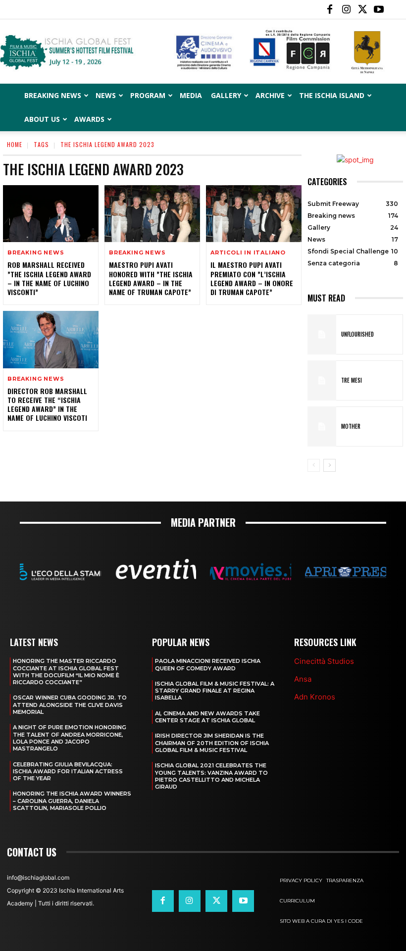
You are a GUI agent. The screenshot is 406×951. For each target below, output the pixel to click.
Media (191, 95)
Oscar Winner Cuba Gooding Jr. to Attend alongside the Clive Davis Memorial (70, 704)
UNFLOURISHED (357, 334)
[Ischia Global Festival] (203, 52)
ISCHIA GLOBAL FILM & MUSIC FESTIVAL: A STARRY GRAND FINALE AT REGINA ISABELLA (214, 690)
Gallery (226, 95)
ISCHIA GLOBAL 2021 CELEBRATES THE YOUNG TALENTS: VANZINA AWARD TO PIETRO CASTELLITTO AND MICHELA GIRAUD (211, 776)
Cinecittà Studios (324, 661)
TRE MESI (351, 380)
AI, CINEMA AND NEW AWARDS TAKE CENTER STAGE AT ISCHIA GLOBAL (207, 717)
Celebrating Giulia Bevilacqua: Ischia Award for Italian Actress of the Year (68, 771)
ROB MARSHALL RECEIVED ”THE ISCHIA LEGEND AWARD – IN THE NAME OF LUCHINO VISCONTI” (49, 278)
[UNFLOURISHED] (321, 334)
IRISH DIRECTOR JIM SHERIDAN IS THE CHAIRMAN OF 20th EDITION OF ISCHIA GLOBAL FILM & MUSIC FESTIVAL (212, 742)
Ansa (302, 679)
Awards (89, 119)
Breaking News (52, 95)
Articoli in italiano (248, 252)
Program (147, 95)
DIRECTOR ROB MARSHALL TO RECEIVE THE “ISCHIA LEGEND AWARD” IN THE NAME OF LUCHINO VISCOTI (47, 404)
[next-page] (329, 465)
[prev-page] (313, 465)
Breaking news (35, 252)
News (106, 95)
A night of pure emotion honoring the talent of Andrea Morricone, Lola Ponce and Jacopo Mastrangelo (69, 738)
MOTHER (350, 426)
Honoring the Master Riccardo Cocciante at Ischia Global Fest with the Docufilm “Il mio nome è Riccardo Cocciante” (66, 671)
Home (14, 144)
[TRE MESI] (321, 380)
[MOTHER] (321, 426)
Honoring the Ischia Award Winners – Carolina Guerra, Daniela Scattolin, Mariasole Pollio (72, 800)
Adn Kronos (314, 696)
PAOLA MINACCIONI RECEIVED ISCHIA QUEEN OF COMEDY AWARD (207, 664)
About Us (42, 119)
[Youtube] (378, 9)
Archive (270, 95)
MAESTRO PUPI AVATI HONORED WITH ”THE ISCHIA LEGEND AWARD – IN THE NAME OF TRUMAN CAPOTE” (151, 278)
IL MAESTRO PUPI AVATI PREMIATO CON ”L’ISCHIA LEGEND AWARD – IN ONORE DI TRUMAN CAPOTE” (251, 278)
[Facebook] (329, 9)
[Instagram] (346, 9)
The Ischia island (331, 95)
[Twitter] (362, 9)
